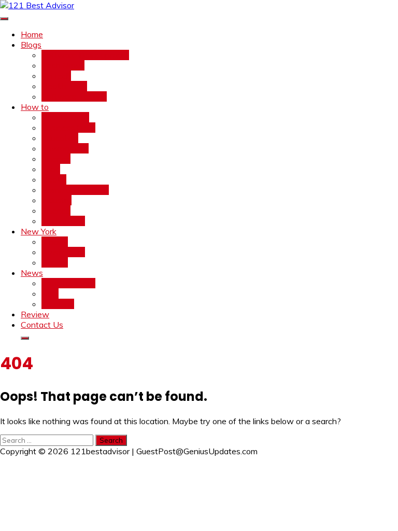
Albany (54, 241)
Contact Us (42, 324)
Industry (56, 200)
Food (50, 169)
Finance (55, 158)
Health (53, 179)
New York (38, 231)
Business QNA (68, 127)
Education (59, 138)
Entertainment (68, 283)
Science (55, 210)
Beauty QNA (65, 117)
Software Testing (74, 96)
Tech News (62, 65)
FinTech (56, 76)
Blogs (31, 44)
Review (35, 314)
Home (32, 34)
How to (35, 107)
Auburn (54, 262)
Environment (65, 148)
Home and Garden (75, 190)
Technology (63, 221)
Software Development (85, 55)
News (32, 273)
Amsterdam (63, 252)
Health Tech (64, 86)
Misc (50, 293)
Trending (57, 304)
